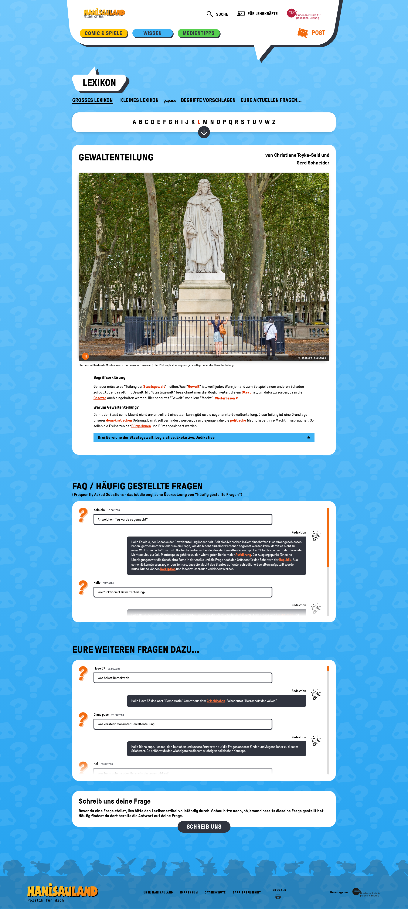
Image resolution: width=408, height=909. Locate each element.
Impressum (189, 892)
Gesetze (100, 398)
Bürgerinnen (141, 426)
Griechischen (216, 701)
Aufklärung (243, 554)
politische (238, 420)
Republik (285, 560)
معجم (170, 100)
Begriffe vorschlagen (208, 100)
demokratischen (119, 420)
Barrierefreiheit (247, 892)
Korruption (168, 569)
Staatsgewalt (154, 386)
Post (317, 32)
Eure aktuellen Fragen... (271, 100)
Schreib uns (204, 826)
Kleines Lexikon (139, 100)
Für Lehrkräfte (262, 13)
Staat (246, 392)
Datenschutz (215, 892)
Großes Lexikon (92, 100)
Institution (285, 615)
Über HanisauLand (158, 892)
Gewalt (193, 386)
